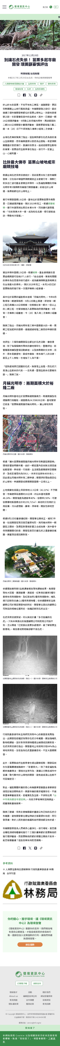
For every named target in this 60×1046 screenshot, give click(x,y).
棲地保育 (52, 83)
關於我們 (46, 992)
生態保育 (32, 83)
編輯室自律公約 (30, 996)
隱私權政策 (13, 1003)
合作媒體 (30, 1000)
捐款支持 (37, 983)
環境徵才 (13, 992)
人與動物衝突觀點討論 (14, 83)
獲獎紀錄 (30, 1003)
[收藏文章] (18, 95)
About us (13, 996)
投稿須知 (46, 1000)
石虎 (29, 89)
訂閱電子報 (22, 983)
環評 (42, 83)
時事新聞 (25, 73)
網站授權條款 (46, 996)
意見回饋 (46, 1003)
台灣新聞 (34, 73)
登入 (56, 7)
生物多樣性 (40, 89)
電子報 (45, 7)
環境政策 (19, 89)
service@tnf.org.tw (34, 1023)
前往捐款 (30, 944)
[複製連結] (41, 95)
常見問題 (13, 1000)
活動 (30, 992)
